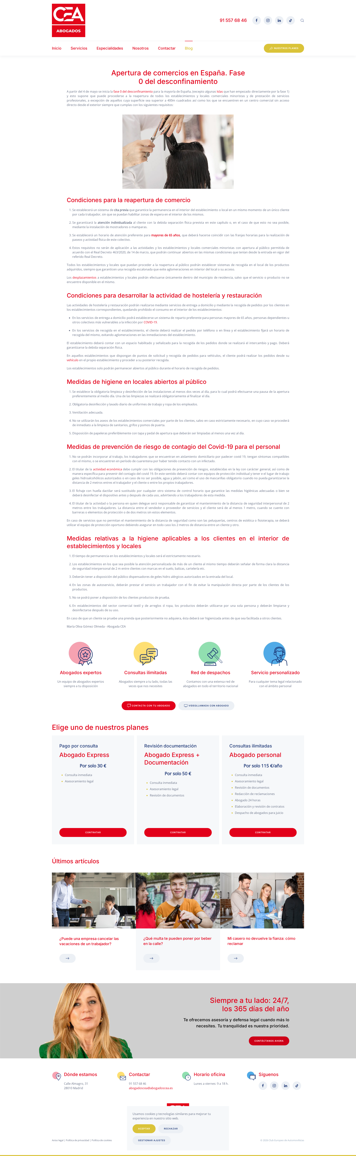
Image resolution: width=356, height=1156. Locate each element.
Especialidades (110, 48)
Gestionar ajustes (151, 1140)
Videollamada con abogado (209, 705)
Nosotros (140, 48)
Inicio (56, 48)
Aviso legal (57, 1140)
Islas (220, 91)
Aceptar (144, 1128)
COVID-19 (150, 322)
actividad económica (107, 469)
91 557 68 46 (233, 20)
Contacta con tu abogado (151, 705)
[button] (302, 20)
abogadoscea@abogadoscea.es (151, 1088)
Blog (189, 48)
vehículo (72, 360)
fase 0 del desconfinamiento (133, 91)
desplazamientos (84, 277)
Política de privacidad (77, 1140)
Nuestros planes (286, 48)
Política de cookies (102, 1140)
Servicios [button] (79, 48)
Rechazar (171, 1128)
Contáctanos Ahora (269, 1040)
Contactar (167, 48)
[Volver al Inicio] (68, 20)
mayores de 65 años (165, 235)
